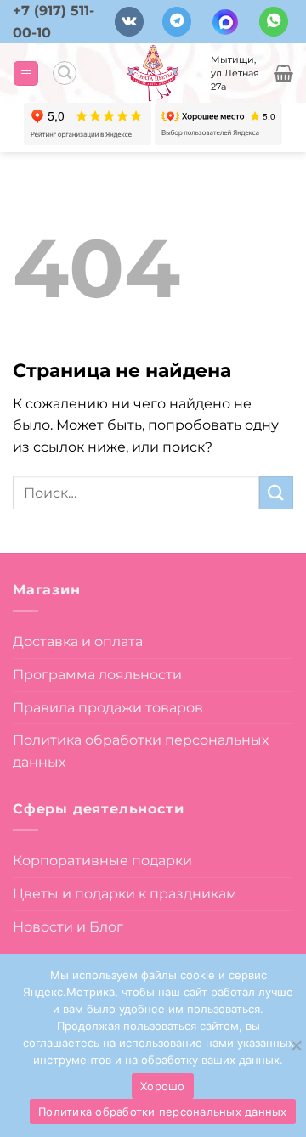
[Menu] (26, 73)
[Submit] (276, 492)
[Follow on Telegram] (176, 22)
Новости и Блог (68, 927)
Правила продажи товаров (108, 708)
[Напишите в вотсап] (273, 22)
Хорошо (162, 1086)
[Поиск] (64, 73)
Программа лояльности (97, 675)
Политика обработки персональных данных (141, 751)
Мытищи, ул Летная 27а (235, 73)
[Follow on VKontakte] (129, 22)
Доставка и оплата (78, 641)
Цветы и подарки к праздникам (125, 894)
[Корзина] (283, 73)
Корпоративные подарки (102, 861)
